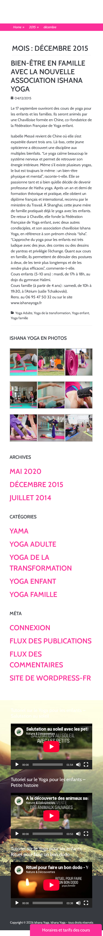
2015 (34, 27)
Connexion (30, 627)
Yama (19, 531)
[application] (51, 746)
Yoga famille (19, 318)
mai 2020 (25, 471)
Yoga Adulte (23, 313)
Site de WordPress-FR (50, 678)
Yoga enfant (80, 313)
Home (18, 27)
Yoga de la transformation (52, 313)
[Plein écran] (86, 764)
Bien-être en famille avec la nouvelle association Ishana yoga (48, 76)
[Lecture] (17, 764)
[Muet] (78, 764)
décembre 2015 (36, 484)
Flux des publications (51, 640)
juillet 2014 (30, 497)
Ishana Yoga (41, 922)
